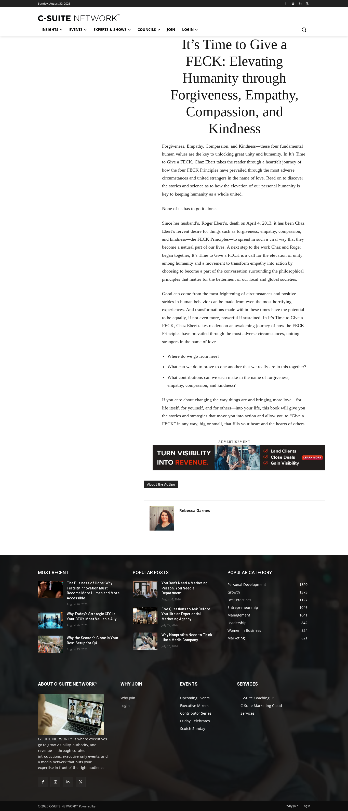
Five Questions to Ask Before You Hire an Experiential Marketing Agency (186, 614)
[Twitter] (307, 4)
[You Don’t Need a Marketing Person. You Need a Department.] (145, 589)
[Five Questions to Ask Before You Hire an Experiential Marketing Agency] (145, 615)
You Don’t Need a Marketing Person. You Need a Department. (184, 588)
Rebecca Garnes (194, 510)
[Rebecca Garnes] (162, 518)
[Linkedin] (300, 4)
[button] (304, 29)
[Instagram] (293, 4)
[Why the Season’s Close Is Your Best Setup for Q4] (50, 644)
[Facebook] (286, 4)
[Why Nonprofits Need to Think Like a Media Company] (145, 641)
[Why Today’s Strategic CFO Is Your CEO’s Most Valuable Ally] (50, 620)
